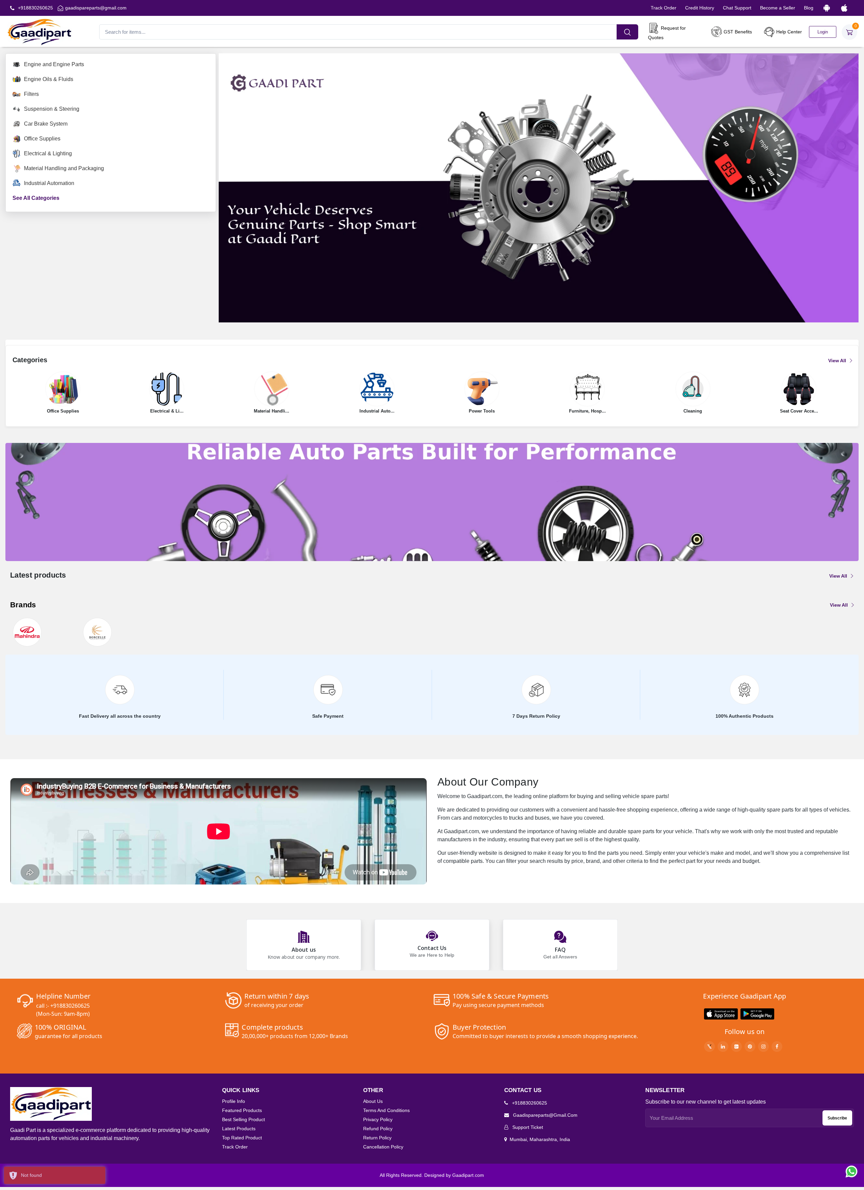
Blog (808, 7)
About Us (373, 1101)
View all (837, 360)
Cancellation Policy (383, 1146)
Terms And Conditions (386, 1110)
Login (822, 31)
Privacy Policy (378, 1119)
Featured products (242, 1110)
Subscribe (837, 1118)
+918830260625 (35, 7)
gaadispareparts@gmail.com (96, 7)
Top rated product (242, 1137)
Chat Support (737, 7)
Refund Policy (378, 1128)
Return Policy (377, 1137)
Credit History (699, 7)
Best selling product (243, 1119)
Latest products (238, 1128)
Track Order (663, 7)
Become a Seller (777, 7)
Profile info (233, 1101)
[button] (721, 1014)
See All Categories (35, 198)
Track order (235, 1146)
